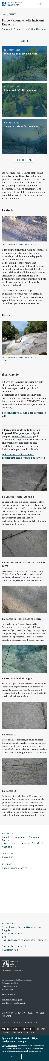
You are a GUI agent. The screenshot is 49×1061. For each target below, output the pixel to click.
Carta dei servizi (14, 946)
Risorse (18, 1022)
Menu (40, 4)
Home (4, 15)
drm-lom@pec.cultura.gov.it (13, 1003)
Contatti (7, 1022)
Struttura (7, 1013)
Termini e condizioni (24, 1032)
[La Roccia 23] (24, 715)
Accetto (11, 1056)
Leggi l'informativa (9, 1045)
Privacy (41, 1029)
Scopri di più (24, 160)
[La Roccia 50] (24, 771)
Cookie (5, 1032)
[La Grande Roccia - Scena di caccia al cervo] (24, 543)
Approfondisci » (24, 63)
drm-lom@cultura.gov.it (12, 999)
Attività (20, 1013)
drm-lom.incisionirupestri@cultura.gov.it (24, 940)
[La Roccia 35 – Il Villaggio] (24, 659)
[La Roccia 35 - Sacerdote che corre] (24, 599)
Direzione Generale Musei (12, 970)
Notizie (40, 1013)
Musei (12, 15)
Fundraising (31, 1022)
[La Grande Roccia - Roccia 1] (24, 477)
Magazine (6, 1016)
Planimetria (10, 949)
